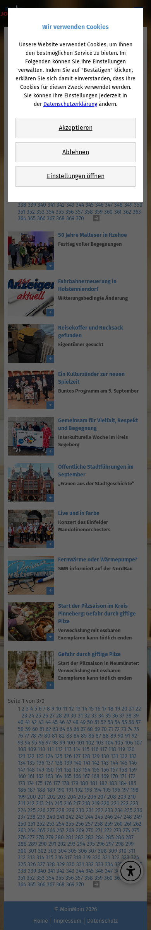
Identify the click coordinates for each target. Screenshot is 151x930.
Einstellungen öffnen (76, 176)
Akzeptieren (76, 127)
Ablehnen (75, 152)
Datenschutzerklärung (70, 104)
